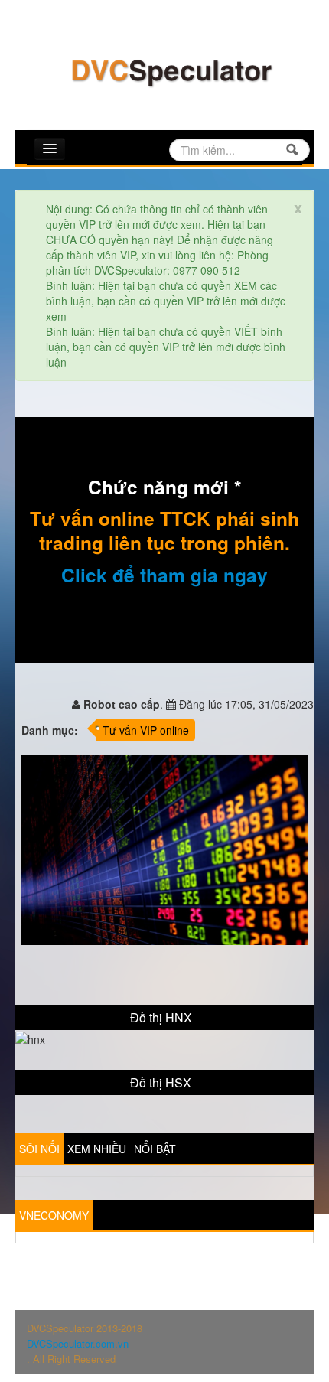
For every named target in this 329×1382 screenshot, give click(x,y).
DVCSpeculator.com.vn (78, 1343)
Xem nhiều (96, 1148)
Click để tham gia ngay (164, 574)
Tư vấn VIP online (146, 730)
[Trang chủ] (171, 71)
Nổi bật (155, 1148)
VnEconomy (54, 1215)
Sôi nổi (39, 1148)
